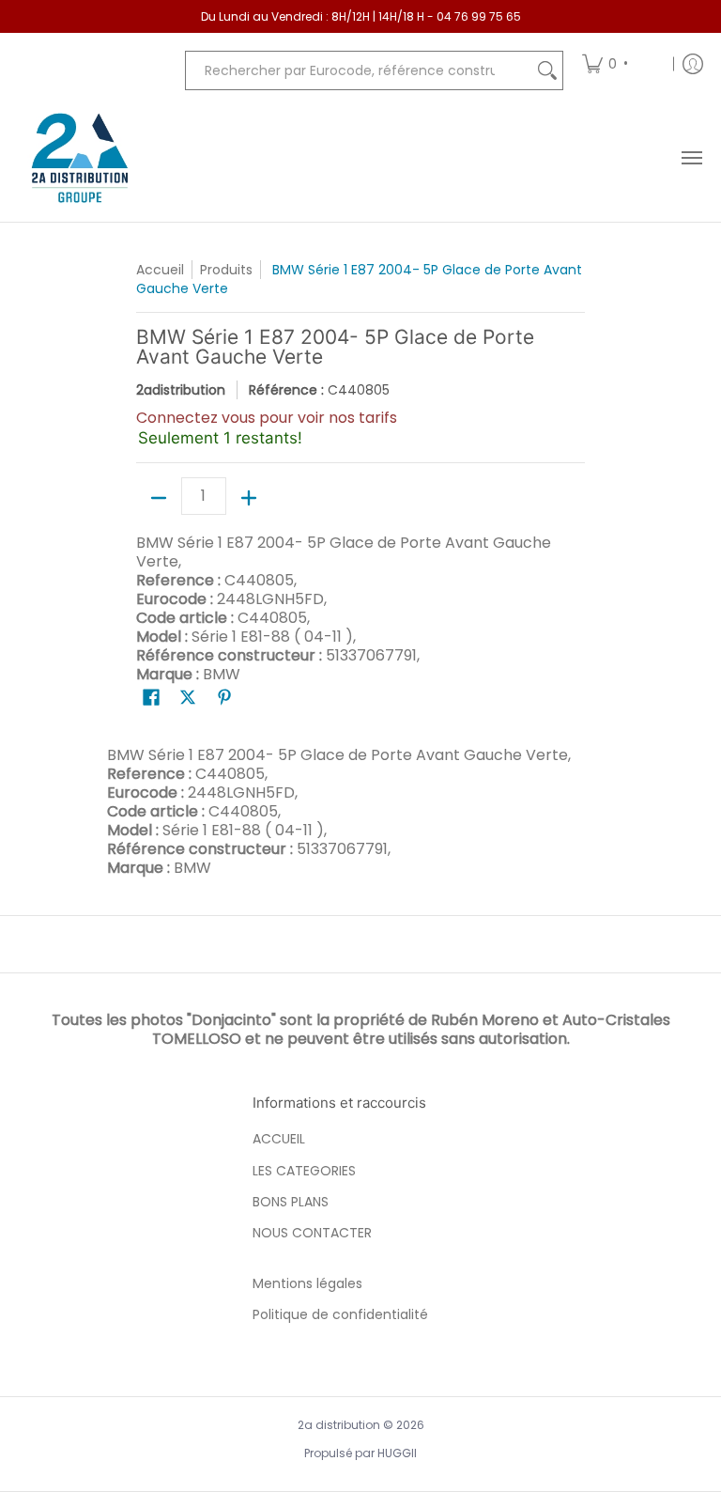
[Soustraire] (158, 498)
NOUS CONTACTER (312, 1232)
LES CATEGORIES (304, 1170)
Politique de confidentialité (340, 1314)
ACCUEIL (279, 1138)
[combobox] (359, 70)
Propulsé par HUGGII (360, 1453)
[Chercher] (547, 70)
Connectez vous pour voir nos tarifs (266, 417)
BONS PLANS (291, 1201)
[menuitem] (621, 63)
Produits (226, 269)
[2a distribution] (80, 158)
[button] (151, 697)
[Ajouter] (248, 498)
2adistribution (180, 390)
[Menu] (691, 158)
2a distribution (339, 1425)
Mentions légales (307, 1283)
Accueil (160, 269)
